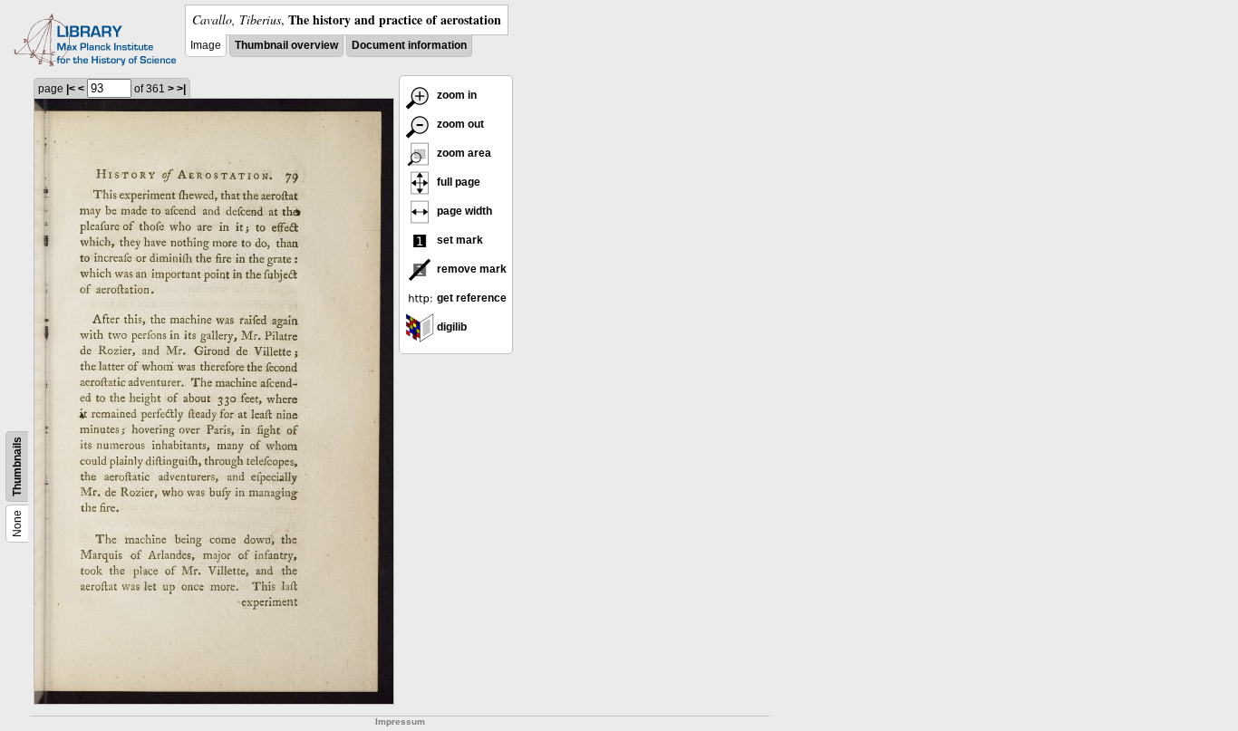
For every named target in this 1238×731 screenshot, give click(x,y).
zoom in (455, 95)
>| (181, 88)
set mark (458, 240)
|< (70, 88)
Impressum (400, 721)
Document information (409, 45)
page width (463, 211)
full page (457, 182)
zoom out (459, 124)
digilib (450, 327)
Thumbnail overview (286, 45)
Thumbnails (17, 466)
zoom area (462, 153)
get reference (470, 298)
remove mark (470, 269)
